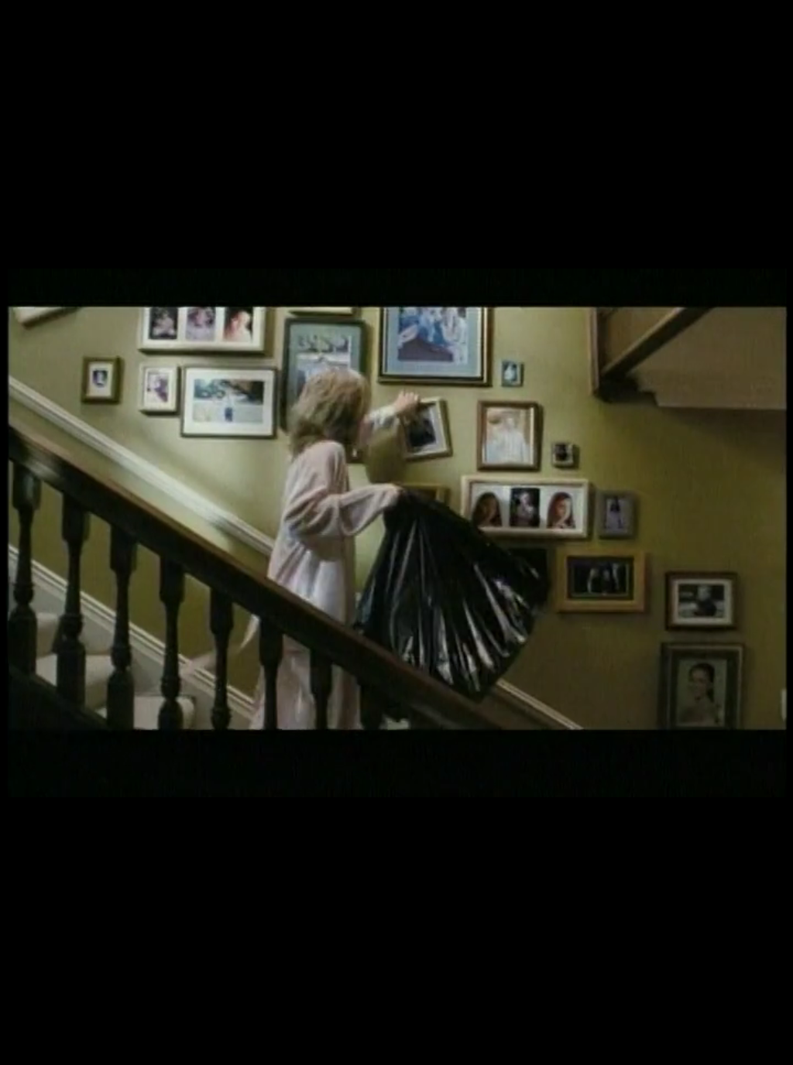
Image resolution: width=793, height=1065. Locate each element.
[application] (396, 532)
